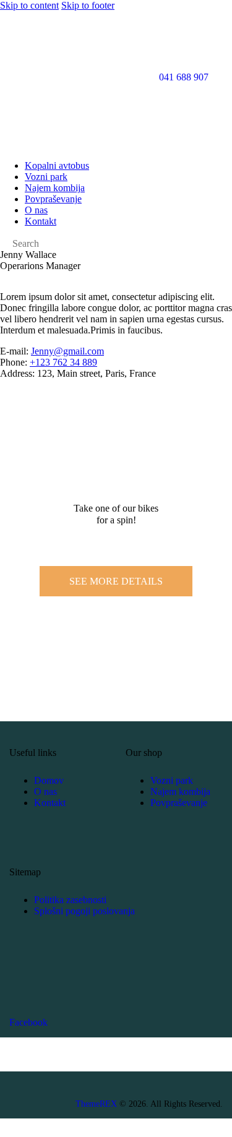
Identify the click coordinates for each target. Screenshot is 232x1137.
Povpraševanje (178, 802)
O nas (45, 791)
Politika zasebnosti (70, 900)
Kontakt (50, 802)
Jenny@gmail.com (67, 351)
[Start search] (3, 245)
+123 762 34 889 (63, 362)
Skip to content (29, 5)
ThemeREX (96, 1104)
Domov (49, 780)
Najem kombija (180, 791)
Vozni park (171, 780)
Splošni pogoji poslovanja (84, 911)
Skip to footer (87, 5)
